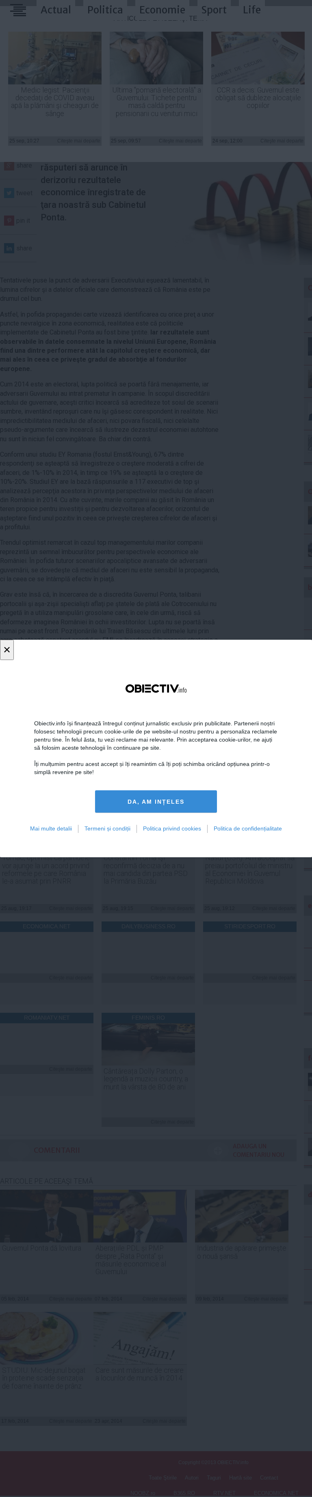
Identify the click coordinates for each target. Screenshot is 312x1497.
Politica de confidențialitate (248, 828)
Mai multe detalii (51, 828)
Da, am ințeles (156, 801)
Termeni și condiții (107, 828)
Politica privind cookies (172, 828)
